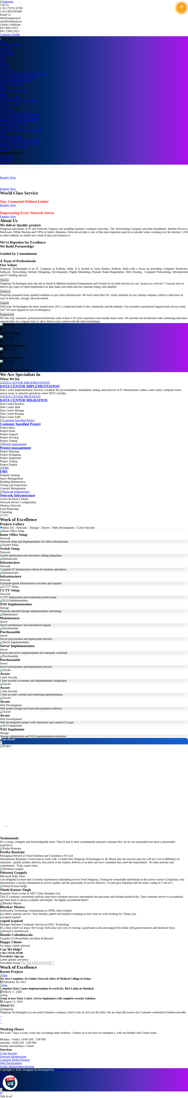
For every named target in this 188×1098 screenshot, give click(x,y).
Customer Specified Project (16, 80)
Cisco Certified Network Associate (20, 113)
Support (4, 303)
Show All (8, 527)
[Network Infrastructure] (14, 491)
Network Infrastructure (13, 90)
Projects (4, 64)
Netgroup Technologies (68, 1069)
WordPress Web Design (14, 146)
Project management (12, 83)
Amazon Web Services (13, 123)
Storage (34, 527)
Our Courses (7, 110)
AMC (3, 60)
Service (4, 280)
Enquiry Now (8, 177)
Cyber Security (86, 527)
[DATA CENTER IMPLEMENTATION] (25, 382)
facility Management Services (17, 1066)
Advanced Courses (11, 136)
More (3, 93)
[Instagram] (1, 1022)
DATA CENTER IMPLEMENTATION (23, 74)
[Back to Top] (1, 1089)
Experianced (7, 314)
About (3, 1073)
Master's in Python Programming (19, 120)
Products (5, 149)
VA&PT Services (10, 97)
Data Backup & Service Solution (19, 100)
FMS (3, 87)
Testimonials (7, 54)
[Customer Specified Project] (17, 420)
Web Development (64, 527)
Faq (2, 1079)
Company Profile (10, 34)
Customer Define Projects (15, 1059)
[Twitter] (1, 1018)
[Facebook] (1, 1015)
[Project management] (13, 444)
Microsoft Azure (9, 126)
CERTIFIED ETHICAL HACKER (21, 130)
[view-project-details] (181, 6)
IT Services (6, 70)
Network (22, 527)
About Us (5, 47)
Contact (4, 162)
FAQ (3, 57)
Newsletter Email (10, 962)
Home (3, 41)
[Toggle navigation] (0, 38)
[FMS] (4, 467)
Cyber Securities (9, 103)
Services (5, 67)
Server (46, 527)
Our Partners (7, 159)
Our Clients (6, 156)
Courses (5, 106)
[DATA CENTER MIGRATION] (20, 396)
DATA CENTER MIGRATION (19, 77)
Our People (6, 51)
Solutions (5, 291)
